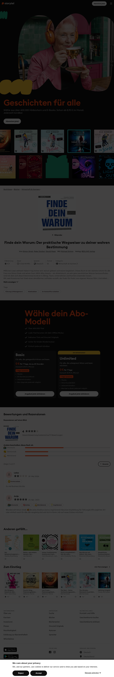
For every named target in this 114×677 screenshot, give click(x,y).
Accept (39, 673)
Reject (20, 673)
